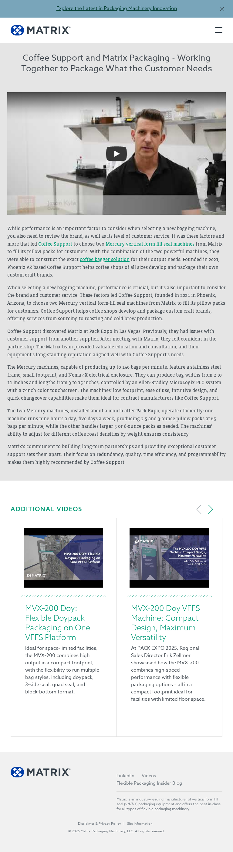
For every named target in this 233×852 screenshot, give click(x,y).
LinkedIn (125, 775)
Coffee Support (55, 244)
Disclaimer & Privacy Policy (99, 823)
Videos (149, 775)
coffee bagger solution (105, 259)
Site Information (140, 823)
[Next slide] (210, 509)
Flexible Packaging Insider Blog (149, 783)
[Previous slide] (199, 509)
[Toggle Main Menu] (218, 30)
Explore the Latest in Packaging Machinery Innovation (116, 8)
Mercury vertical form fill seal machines (150, 244)
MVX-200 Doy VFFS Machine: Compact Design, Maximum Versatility (165, 622)
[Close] (222, 8)
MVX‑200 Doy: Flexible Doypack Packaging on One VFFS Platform (57, 622)
